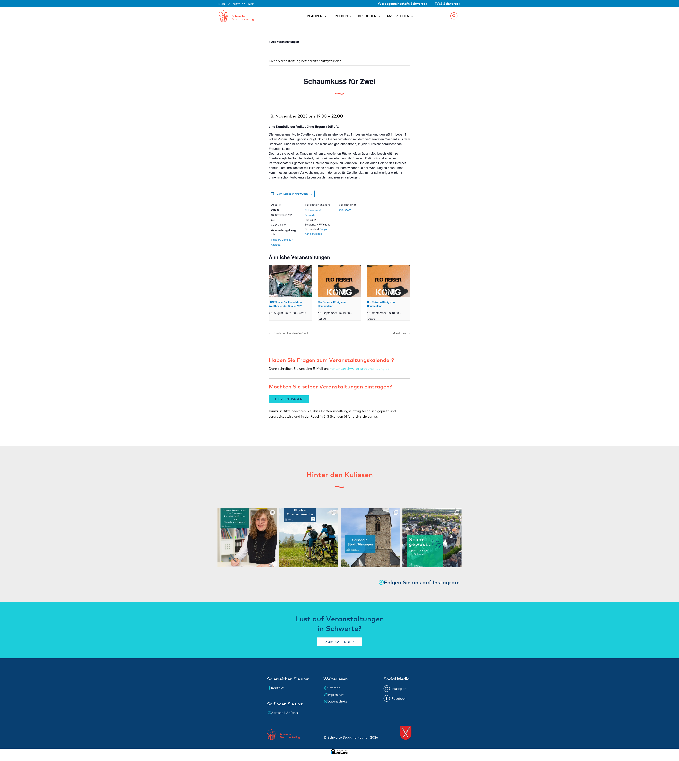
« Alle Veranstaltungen (284, 42)
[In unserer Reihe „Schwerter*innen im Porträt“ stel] (247, 537)
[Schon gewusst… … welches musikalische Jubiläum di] (432, 537)
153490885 (345, 210)
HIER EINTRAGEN (289, 399)
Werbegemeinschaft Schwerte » (403, 3)
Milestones (400, 333)
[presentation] (290, 281)
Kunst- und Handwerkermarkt (290, 333)
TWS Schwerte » (448, 3)
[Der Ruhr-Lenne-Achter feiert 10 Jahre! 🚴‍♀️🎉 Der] (308, 537)
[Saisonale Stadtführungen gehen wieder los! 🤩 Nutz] (370, 537)
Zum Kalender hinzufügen (292, 193)
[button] (453, 15)
